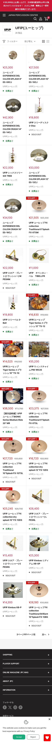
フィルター (12, 41)
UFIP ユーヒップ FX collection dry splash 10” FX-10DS (12, 516)
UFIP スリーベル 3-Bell (12, 321)
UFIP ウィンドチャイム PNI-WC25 (39, 368)
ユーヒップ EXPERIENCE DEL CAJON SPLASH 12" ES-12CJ (39, 177)
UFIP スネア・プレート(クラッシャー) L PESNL (39, 516)
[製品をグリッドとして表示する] (43, 41)
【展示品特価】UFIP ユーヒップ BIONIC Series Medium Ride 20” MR (13, 418)
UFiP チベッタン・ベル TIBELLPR (38, 274)
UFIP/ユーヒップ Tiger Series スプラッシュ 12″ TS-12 (38, 323)
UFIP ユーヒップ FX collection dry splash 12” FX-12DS (38, 466)
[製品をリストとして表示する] (48, 41)
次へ (44, 634)
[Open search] (35, 18)
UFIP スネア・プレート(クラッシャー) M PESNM (12, 276)
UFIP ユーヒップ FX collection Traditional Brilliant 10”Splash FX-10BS (38, 612)
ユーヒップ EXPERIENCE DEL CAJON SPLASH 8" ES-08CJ (12, 77)
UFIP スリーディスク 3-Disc (39, 124)
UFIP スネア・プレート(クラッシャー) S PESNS (12, 563)
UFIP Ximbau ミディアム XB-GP (39, 562)
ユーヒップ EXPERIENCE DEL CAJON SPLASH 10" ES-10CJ (39, 77)
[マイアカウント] (40, 18)
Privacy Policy (29, 731)
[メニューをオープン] (4, 15)
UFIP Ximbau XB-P (12, 607)
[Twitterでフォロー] (10, 707)
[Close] (49, 719)
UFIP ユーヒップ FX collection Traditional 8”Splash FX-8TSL (39, 418)
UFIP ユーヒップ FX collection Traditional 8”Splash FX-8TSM (39, 227)
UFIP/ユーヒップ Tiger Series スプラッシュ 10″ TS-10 (12, 369)
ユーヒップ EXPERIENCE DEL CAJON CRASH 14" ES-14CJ (12, 127)
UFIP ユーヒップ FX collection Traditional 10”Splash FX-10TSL (13, 468)
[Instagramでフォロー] (15, 707)
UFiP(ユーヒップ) (10, 86)
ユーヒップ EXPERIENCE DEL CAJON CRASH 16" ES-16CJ (12, 227)
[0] (46, 18)
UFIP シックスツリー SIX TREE (12, 174)
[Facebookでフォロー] (5, 707)
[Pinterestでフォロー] (20, 707)
